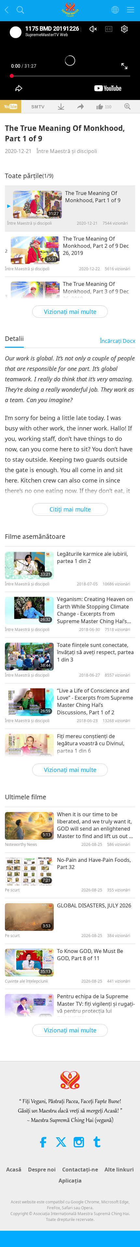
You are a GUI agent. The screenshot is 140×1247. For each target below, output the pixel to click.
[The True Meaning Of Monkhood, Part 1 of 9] (37, 204)
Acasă (13, 1169)
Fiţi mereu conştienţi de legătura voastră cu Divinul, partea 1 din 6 (90, 743)
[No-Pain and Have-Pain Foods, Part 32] (29, 871)
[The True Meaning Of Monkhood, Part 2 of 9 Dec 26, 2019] (35, 250)
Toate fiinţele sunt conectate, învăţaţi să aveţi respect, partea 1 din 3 (95, 652)
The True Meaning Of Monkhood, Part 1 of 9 (92, 196)
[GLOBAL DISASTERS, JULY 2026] (29, 917)
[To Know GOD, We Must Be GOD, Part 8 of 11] (29, 962)
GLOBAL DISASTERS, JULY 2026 (94, 905)
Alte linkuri (119, 1169)
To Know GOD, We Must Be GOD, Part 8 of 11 (90, 954)
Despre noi (42, 1169)
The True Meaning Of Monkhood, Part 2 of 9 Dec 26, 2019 (96, 246)
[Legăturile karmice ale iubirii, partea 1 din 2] (29, 565)
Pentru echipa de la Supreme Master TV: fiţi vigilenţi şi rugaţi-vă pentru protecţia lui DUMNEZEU (96, 1007)
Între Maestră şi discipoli (66, 151)
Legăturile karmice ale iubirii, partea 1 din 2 (92, 557)
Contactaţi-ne (80, 1169)
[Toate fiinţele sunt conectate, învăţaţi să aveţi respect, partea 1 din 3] (29, 656)
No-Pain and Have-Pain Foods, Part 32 (94, 863)
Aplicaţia (70, 1180)
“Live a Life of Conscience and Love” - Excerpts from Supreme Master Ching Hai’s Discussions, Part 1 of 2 (95, 701)
